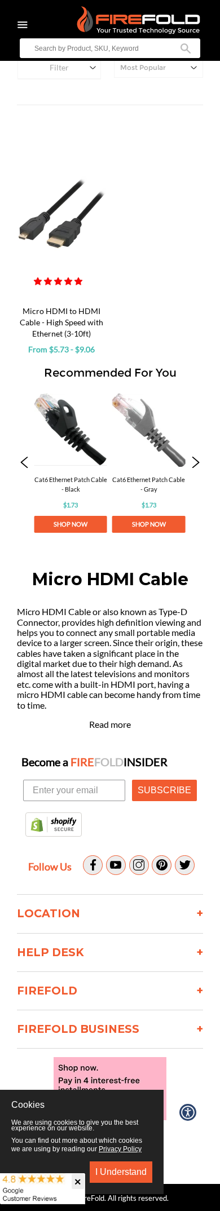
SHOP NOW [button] (71, 524)
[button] (59, 281)
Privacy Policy (120, 1149)
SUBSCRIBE (164, 790)
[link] (71, 463)
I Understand (121, 1172)
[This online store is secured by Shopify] (53, 825)
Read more (110, 724)
